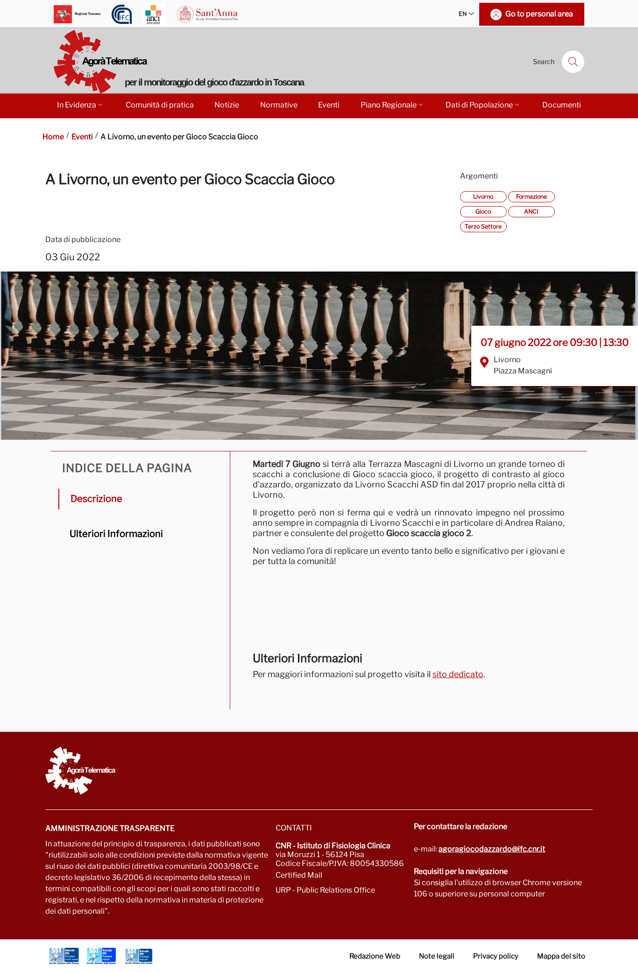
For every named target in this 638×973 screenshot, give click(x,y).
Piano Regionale (389, 104)
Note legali (436, 956)
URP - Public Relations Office (325, 890)
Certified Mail (299, 875)
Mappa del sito (561, 956)
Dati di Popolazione (479, 104)
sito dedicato (457, 674)
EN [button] (463, 13)
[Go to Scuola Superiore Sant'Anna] (207, 14)
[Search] (573, 61)
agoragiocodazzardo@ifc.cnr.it (492, 848)
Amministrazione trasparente (110, 828)
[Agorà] (319, 770)
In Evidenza (76, 104)
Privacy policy (495, 956)
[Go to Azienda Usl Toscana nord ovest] (64, 956)
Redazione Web (374, 956)
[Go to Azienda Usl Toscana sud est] (138, 956)
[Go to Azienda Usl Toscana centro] (101, 956)
